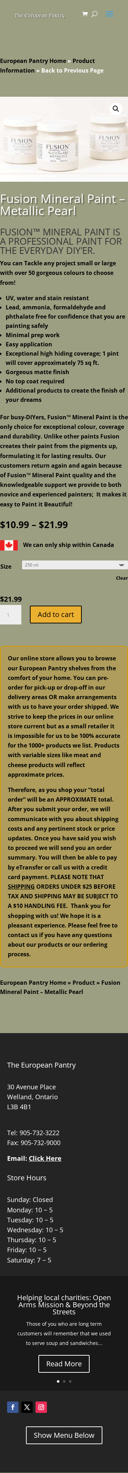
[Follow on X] (27, 1407)
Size (5, 566)
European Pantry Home (33, 61)
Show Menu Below (64, 1435)
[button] (116, 108)
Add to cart (56, 614)
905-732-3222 (39, 1132)
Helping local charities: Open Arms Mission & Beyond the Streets (64, 1305)
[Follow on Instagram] (41, 1407)
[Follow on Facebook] (12, 1407)
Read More (64, 1363)
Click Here (45, 1158)
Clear (122, 578)
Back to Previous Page (72, 70)
